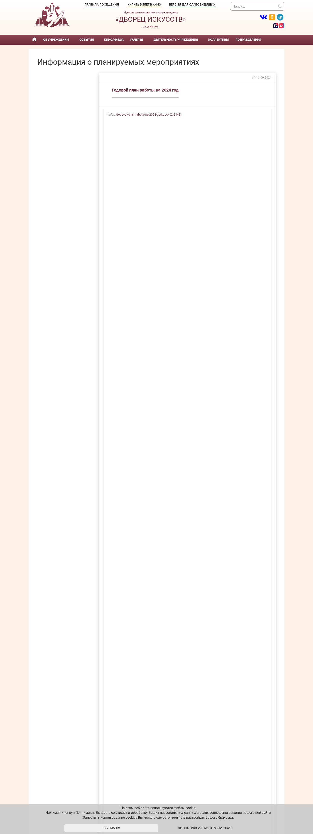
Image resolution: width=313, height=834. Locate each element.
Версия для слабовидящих (192, 4)
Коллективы (218, 39)
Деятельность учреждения (176, 39)
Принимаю (111, 828)
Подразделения (248, 39)
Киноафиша (113, 39)
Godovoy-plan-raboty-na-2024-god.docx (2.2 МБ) (148, 114)
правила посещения (102, 4)
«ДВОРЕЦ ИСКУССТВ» (150, 19)
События (86, 39)
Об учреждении (56, 39)
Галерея (136, 39)
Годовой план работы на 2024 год (145, 90)
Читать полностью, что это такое (205, 828)
